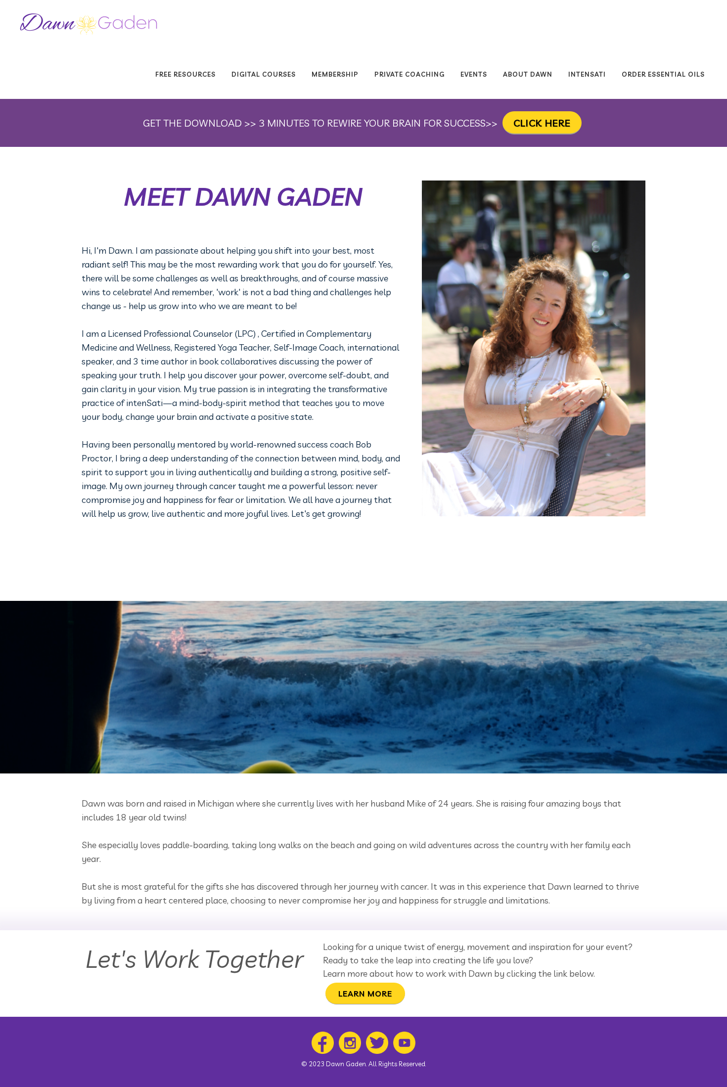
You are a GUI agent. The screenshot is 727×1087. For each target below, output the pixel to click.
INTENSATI (587, 74)
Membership (335, 74)
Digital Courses (263, 74)
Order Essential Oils (663, 74)
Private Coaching (409, 74)
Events (473, 74)
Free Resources (185, 74)
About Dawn (527, 74)
